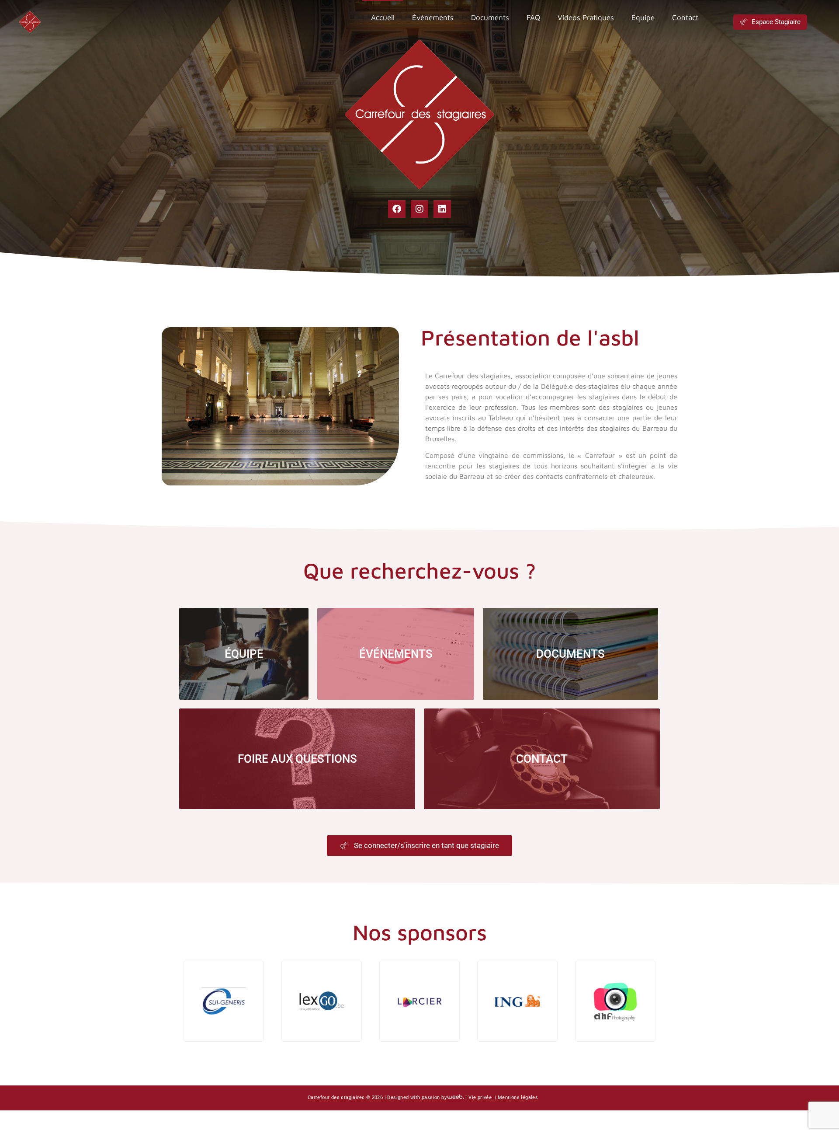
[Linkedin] (442, 209)
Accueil (383, 17)
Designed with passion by (417, 1097)
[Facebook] (397, 209)
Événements (433, 17)
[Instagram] (419, 209)
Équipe (643, 17)
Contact (685, 17)
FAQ (533, 17)
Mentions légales (518, 1097)
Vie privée (480, 1097)
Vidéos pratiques (586, 17)
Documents (490, 17)
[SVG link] (29, 21)
